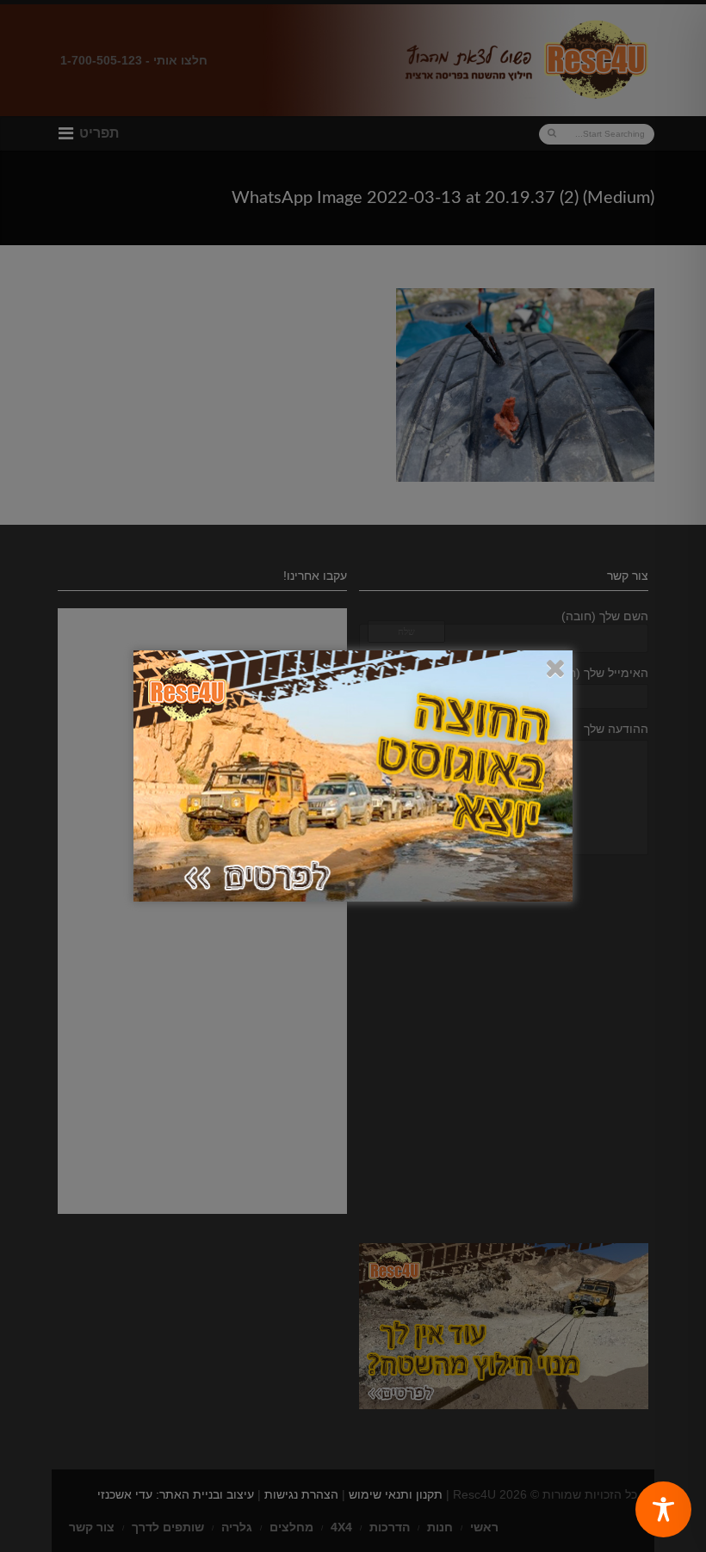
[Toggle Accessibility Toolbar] (663, 1509)
